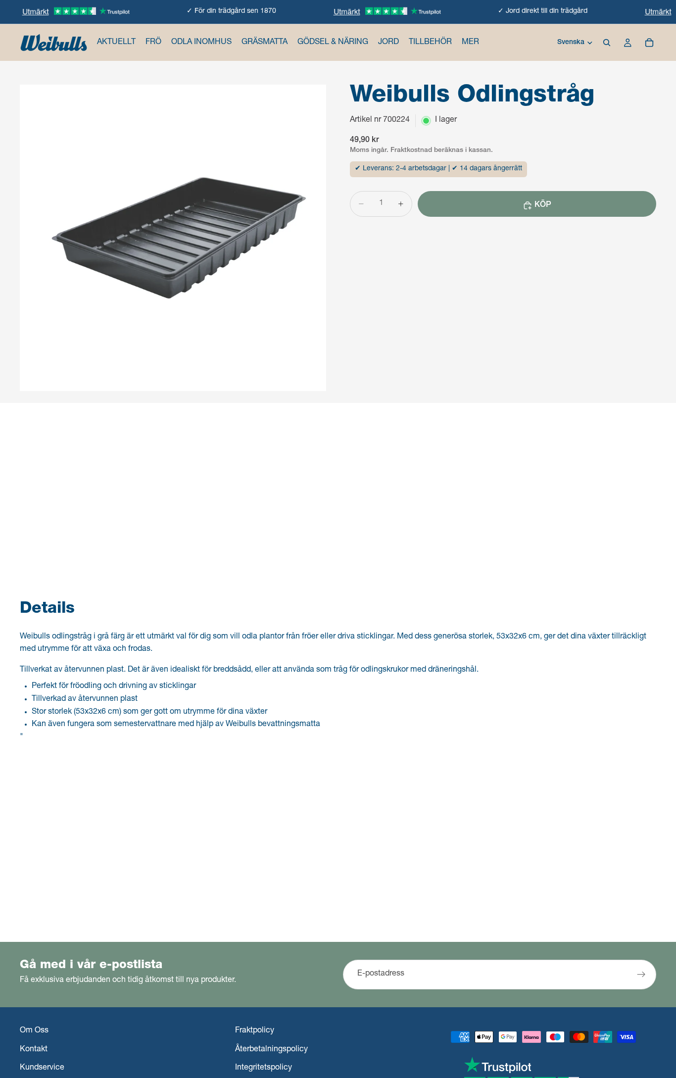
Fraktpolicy (254, 1031)
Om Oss (34, 1031)
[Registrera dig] (641, 974)
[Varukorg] (649, 42)
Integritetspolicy (263, 1069)
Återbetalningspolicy (271, 1050)
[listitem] (470, 42)
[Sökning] (607, 42)
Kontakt (34, 1050)
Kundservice (42, 1069)
